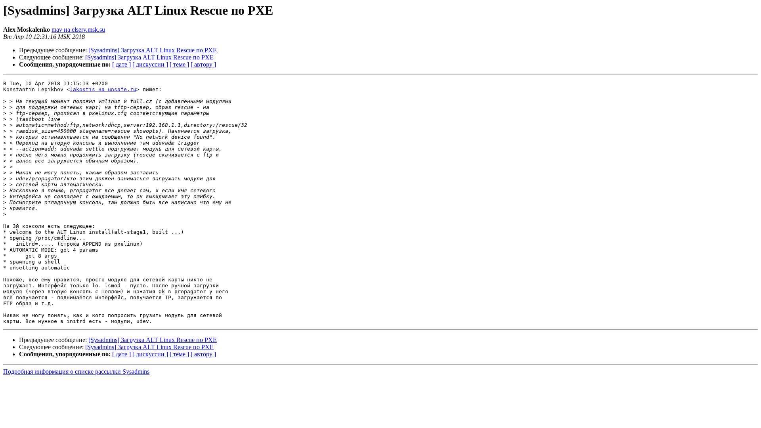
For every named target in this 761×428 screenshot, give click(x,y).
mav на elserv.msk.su (78, 29)
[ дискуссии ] (150, 64)
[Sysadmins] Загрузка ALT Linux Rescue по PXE (152, 50)
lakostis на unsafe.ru (103, 89)
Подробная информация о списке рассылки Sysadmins (76, 371)
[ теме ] (179, 64)
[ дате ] (121, 64)
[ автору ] (203, 64)
